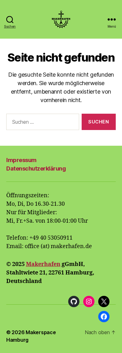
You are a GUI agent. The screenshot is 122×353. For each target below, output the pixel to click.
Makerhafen (43, 264)
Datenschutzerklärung (36, 168)
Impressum (21, 160)
